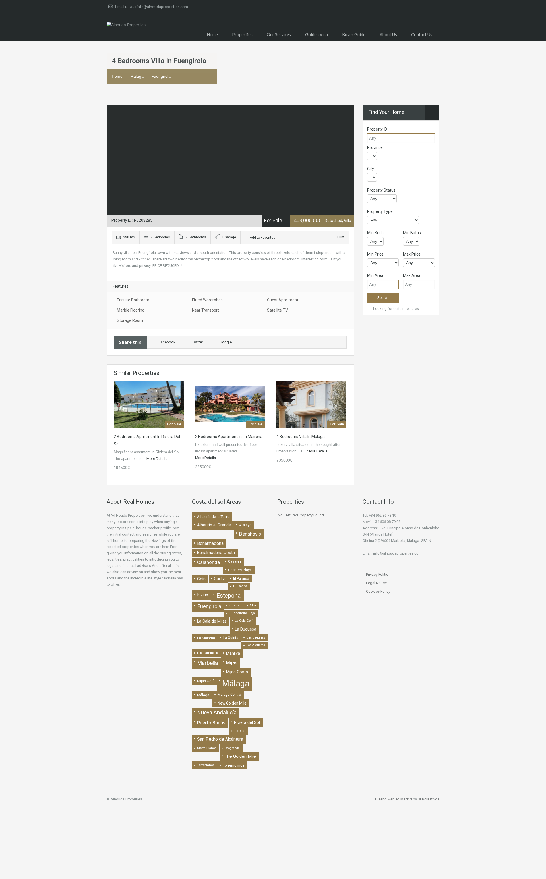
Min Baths (412, 232)
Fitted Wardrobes (207, 300)
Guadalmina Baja (242, 613)
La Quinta (230, 638)
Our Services (279, 34)
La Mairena (206, 638)
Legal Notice (376, 583)
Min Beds (375, 232)
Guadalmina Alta (242, 605)
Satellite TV (277, 310)
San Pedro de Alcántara (220, 739)
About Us (388, 34)
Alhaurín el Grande (214, 525)
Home (212, 34)
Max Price (412, 254)
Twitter (197, 342)
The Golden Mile (240, 756)
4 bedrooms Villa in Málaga (300, 436)
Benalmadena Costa (216, 552)
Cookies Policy (378, 591)
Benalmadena (210, 543)
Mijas (231, 662)
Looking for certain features (395, 308)
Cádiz (219, 578)
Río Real (239, 731)
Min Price (375, 254)
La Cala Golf (244, 621)
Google (226, 342)
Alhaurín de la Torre (213, 516)
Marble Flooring (130, 310)
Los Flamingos (207, 653)
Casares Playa (240, 570)
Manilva (233, 653)
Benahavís (250, 534)
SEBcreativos (428, 799)
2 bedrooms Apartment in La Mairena (228, 436)
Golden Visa (316, 34)
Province (375, 147)
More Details (157, 458)
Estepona (228, 595)
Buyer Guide (353, 34)
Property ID (377, 129)
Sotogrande (232, 748)
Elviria (202, 594)
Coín (201, 578)
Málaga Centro (229, 695)
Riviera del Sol (247, 722)
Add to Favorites (262, 238)
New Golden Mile (232, 703)
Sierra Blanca (206, 748)
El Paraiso (241, 578)
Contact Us (421, 34)
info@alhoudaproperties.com (162, 6)
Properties (242, 34)
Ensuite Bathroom (133, 300)
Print (340, 237)
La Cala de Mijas (212, 621)
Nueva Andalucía (217, 712)
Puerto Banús (211, 723)
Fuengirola (161, 76)
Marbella (207, 663)
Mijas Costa (237, 671)
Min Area (375, 275)
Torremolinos (234, 765)
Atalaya (245, 525)
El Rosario (240, 586)
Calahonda (208, 562)
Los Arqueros (256, 645)
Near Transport (205, 310)
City (370, 168)
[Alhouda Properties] (126, 27)
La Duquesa (245, 629)
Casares (234, 561)
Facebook (167, 342)
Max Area (411, 275)
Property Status (381, 190)
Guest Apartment (282, 300)
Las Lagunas (256, 637)
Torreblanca (206, 765)
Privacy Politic (377, 574)
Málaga (137, 76)
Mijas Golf (205, 681)
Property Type (380, 211)
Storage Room (130, 320)
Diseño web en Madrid (393, 799)
